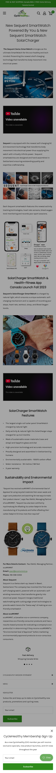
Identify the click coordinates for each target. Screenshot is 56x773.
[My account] (44, 13)
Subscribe (28, 766)
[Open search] (38, 13)
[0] (50, 13)
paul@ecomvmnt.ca (18, 571)
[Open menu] (4, 13)
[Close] (52, 731)
